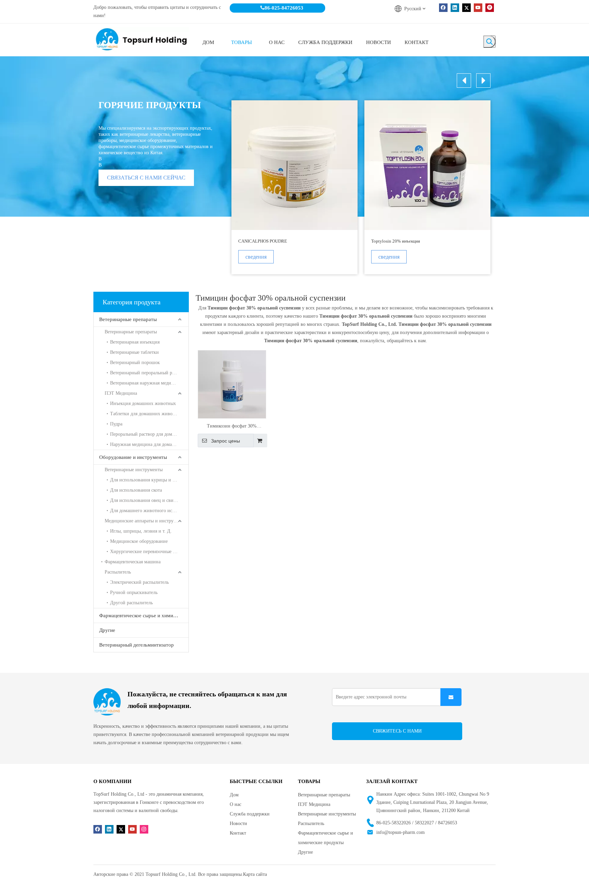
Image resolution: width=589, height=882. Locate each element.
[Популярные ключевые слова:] (489, 41)
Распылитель (118, 572)
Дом (234, 794)
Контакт (238, 833)
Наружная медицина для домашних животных (149, 444)
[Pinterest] (489, 7)
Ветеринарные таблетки (134, 352)
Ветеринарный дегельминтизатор (136, 645)
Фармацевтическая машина (133, 561)
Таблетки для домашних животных (146, 413)
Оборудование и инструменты (133, 457)
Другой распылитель (131, 602)
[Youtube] (478, 7)
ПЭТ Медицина (121, 393)
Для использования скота (136, 490)
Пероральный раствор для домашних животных (149, 434)
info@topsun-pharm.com (400, 832)
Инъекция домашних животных (143, 403)
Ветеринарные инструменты (134, 469)
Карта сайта (255, 874)
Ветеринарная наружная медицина (145, 383)
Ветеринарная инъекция (135, 342)
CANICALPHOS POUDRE (262, 241)
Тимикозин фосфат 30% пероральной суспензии (232, 426)
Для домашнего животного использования (149, 510)
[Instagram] (144, 829)
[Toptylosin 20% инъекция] (427, 165)
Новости (238, 823)
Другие (107, 630)
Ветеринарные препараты (128, 319)
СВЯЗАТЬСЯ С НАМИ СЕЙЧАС (146, 177)
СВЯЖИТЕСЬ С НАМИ (397, 731)
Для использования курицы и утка (145, 479)
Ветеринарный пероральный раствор (147, 372)
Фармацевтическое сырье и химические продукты (143, 615)
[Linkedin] (455, 7)
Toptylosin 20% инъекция (395, 241)
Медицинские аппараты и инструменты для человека (146, 520)
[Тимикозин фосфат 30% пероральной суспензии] (232, 384)
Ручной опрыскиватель (133, 592)
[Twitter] (466, 7)
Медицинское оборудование (139, 541)
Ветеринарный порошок (135, 362)
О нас (235, 804)
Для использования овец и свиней (145, 500)
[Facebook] (443, 7)
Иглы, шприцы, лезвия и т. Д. (141, 531)
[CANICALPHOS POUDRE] (294, 165)
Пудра (116, 423)
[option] (294, 187)
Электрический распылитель (139, 582)
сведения (256, 257)
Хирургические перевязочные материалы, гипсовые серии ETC (149, 551)
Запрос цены (225, 441)
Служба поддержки (250, 813)
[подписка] (451, 697)
